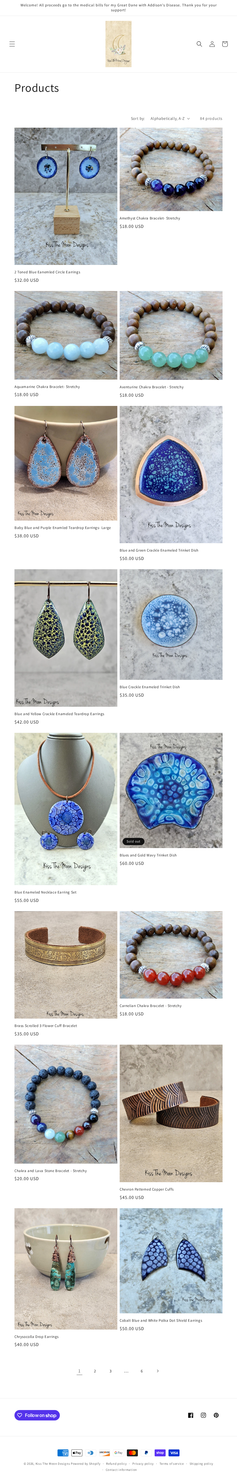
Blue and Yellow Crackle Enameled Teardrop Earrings (59, 714)
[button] (12, 44)
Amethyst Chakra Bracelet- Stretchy (150, 218)
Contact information (121, 1470)
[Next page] (157, 1371)
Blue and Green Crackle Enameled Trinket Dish (159, 550)
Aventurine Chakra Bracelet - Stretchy (152, 387)
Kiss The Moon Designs (53, 1464)
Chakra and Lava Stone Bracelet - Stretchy (50, 1171)
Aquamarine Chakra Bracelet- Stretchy (47, 387)
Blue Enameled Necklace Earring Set (45, 892)
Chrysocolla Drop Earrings (36, 1336)
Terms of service (172, 1464)
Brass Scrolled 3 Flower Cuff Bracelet (45, 1026)
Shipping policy (202, 1464)
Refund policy (116, 1464)
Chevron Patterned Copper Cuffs (147, 1189)
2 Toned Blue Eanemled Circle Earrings (47, 272)
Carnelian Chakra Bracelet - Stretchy (151, 1006)
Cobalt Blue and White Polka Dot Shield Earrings (161, 1320)
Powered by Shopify (86, 1464)
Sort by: (138, 118)
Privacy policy (143, 1464)
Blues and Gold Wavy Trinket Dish (148, 855)
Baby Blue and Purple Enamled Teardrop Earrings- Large (62, 528)
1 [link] (79, 1371)
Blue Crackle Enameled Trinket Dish (150, 687)
